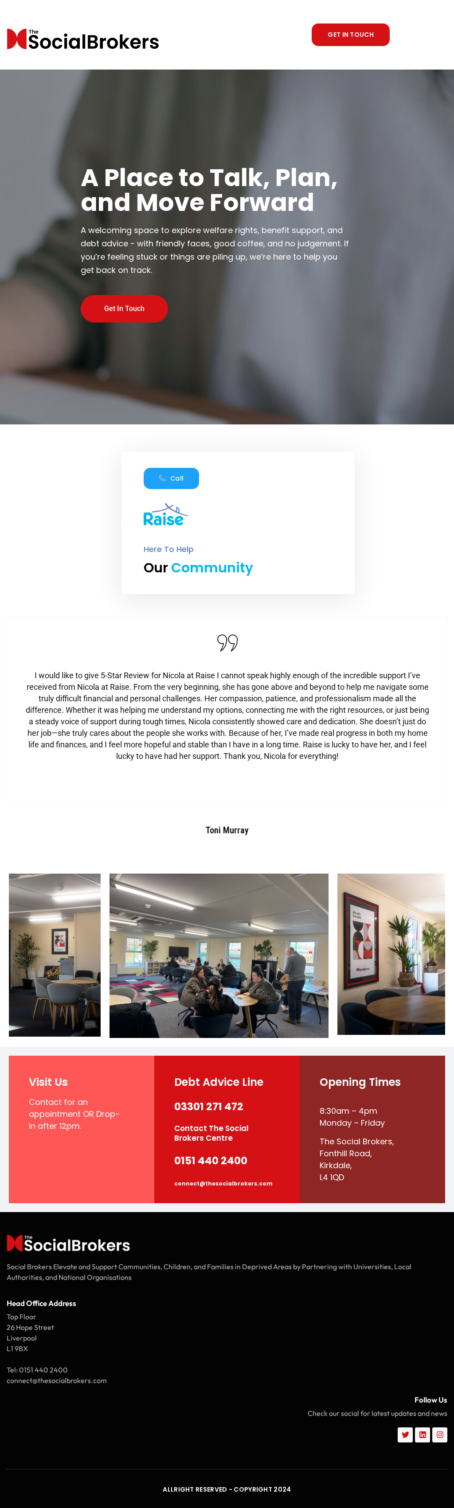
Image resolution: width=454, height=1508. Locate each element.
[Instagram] (439, 1434)
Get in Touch (124, 308)
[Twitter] (405, 1434)
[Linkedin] (422, 1434)
